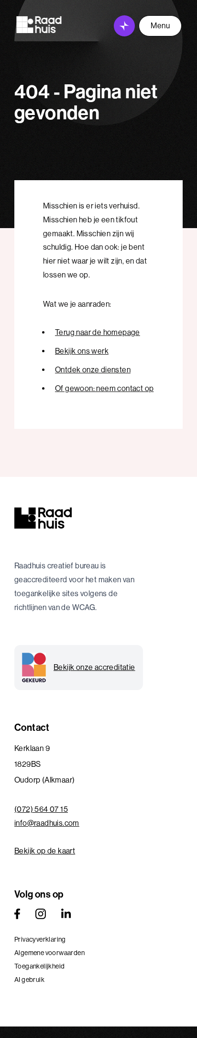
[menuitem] (98, 939)
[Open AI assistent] (124, 25)
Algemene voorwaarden (49, 953)
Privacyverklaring (40, 939)
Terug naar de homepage (97, 332)
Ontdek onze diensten (93, 369)
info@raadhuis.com (46, 823)
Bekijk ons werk (82, 351)
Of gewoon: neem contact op (104, 388)
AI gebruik (29, 979)
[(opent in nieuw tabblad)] (17, 914)
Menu (160, 25)
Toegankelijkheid (39, 966)
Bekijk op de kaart (44, 850)
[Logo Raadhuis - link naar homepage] (39, 24)
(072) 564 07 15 (41, 809)
